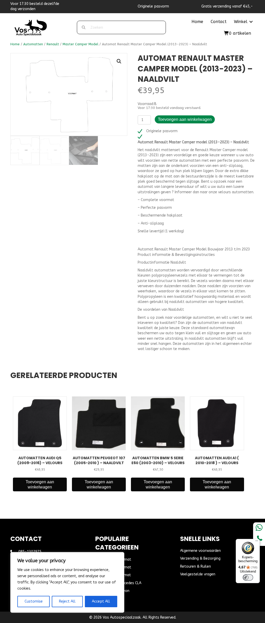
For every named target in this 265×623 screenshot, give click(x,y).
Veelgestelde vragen (197, 574)
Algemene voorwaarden (200, 550)
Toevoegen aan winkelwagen (185, 119)
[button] (251, 21)
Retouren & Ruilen (195, 566)
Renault (53, 44)
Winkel (240, 21)
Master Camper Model (80, 44)
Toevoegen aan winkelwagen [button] (40, 484)
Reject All (67, 601)
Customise (34, 601)
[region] (67, 582)
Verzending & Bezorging (200, 558)
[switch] (248, 577)
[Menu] (257, 542)
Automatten (33, 44)
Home (197, 21)
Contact (218, 21)
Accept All (101, 601)
